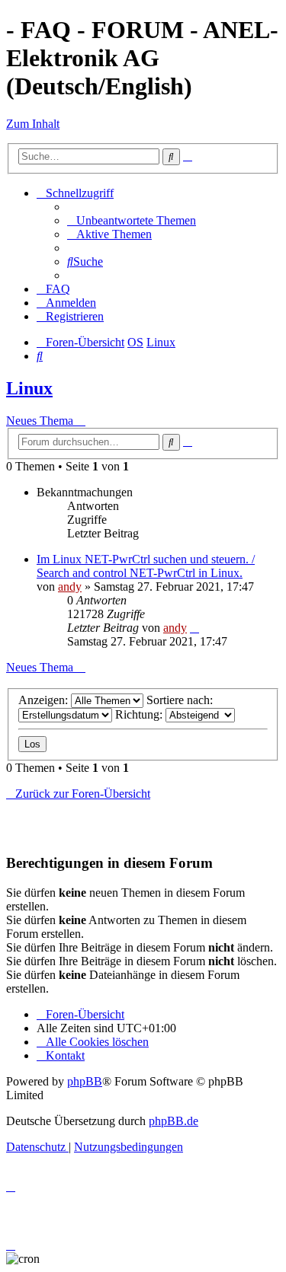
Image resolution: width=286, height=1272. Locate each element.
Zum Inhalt (32, 123)
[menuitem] (131, 220)
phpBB (84, 1081)
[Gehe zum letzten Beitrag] (194, 627)
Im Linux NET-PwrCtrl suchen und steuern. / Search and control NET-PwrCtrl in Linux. (146, 566)
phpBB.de (173, 1120)
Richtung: (140, 714)
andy (70, 586)
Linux (29, 388)
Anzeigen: (44, 699)
